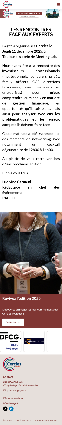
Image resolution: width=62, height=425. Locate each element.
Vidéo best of (13, 322)
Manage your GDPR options (46, 420)
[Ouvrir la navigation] (58, 4)
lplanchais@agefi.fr (16, 390)
